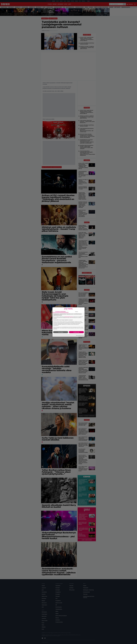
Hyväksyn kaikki (76, 332)
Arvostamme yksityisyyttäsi (60, 311)
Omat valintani (60, 332)
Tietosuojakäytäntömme (80, 335)
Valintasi (76, 311)
